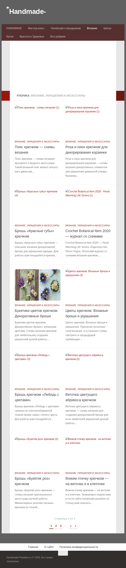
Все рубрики (57, 36)
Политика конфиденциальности (79, 547)
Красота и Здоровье (32, 36)
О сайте (49, 547)
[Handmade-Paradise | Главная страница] (31, 11)
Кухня (9, 36)
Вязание (92, 28)
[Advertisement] (63, 68)
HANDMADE (14, 28)
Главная (33, 547)
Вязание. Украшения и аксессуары (37, 141)
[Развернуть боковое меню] (6, 96)
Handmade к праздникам (66, 28)
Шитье (107, 28)
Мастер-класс (36, 28)
